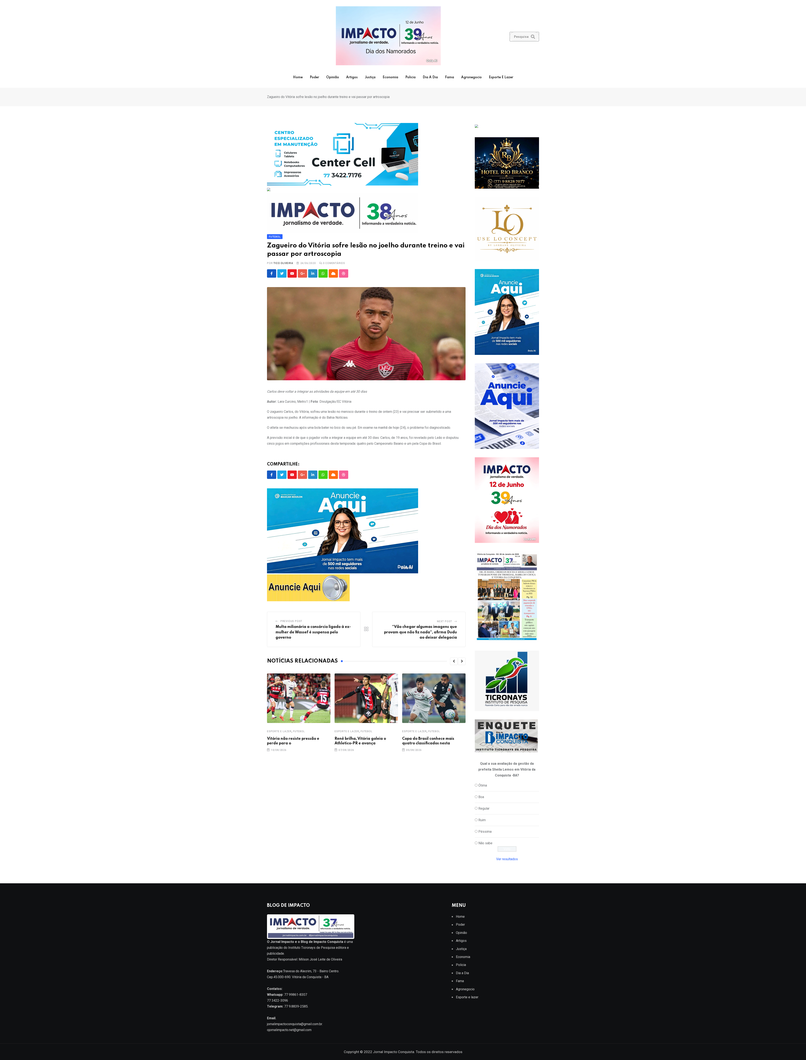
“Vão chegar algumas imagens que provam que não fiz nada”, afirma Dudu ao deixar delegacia (420, 632)
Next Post (444, 621)
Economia (390, 77)
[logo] (310, 926)
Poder (314, 77)
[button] (454, 661)
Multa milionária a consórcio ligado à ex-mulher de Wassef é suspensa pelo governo (313, 632)
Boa (481, 797)
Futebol (299, 731)
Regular (483, 808)
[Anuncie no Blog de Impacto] (507, 681)
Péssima (485, 832)
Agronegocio (471, 77)
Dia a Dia (430, 77)
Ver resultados (507, 859)
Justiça (370, 77)
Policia (410, 77)
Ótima (482, 785)
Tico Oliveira (283, 263)
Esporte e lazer (501, 77)
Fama (449, 77)
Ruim (482, 820)
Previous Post (291, 621)
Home (298, 77)
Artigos (352, 77)
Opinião (332, 77)
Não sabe (485, 843)
